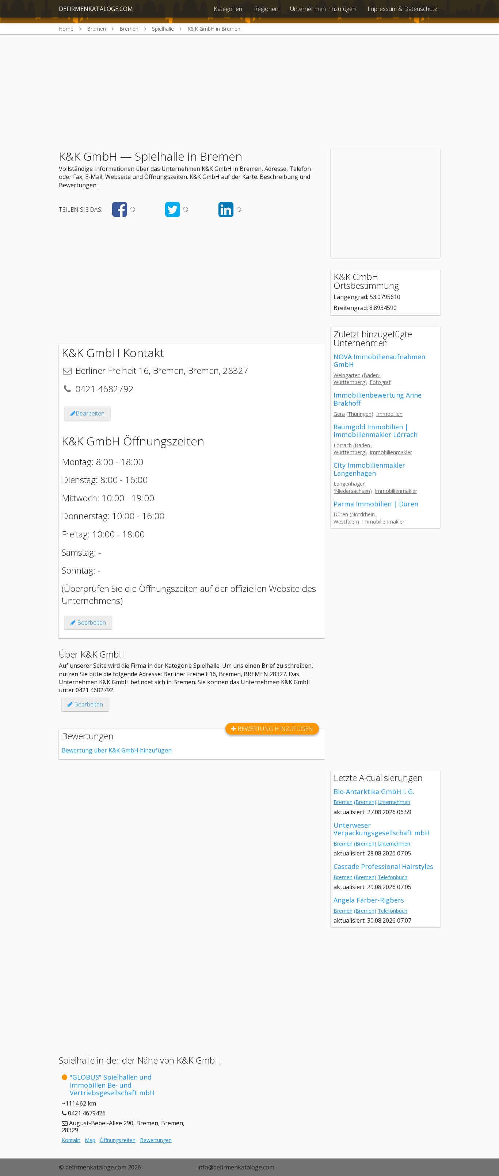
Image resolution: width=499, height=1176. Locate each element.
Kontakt (71, 1140)
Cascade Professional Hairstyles (383, 866)
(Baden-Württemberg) (357, 379)
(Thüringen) (359, 413)
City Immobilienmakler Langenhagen (369, 469)
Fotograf (380, 382)
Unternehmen (394, 801)
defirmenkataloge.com (96, 9)
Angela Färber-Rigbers (369, 900)
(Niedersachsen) (353, 490)
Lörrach (343, 445)
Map (90, 1140)
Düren (341, 514)
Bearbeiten (90, 413)
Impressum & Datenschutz (402, 9)
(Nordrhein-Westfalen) (355, 518)
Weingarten (347, 375)
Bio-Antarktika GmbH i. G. (374, 791)
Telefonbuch (392, 877)
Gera (339, 413)
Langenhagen (350, 483)
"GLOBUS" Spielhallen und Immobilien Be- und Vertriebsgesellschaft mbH (112, 1085)
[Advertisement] (249, 85)
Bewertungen (156, 1140)
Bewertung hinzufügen (274, 729)
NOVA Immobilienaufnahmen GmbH (379, 360)
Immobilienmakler (391, 452)
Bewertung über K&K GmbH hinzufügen (117, 750)
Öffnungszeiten (118, 1140)
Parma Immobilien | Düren (376, 503)
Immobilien (389, 413)
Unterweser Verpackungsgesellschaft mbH (382, 829)
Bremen (343, 801)
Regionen (266, 9)
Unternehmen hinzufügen (323, 9)
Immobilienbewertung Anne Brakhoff (378, 399)
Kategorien (228, 9)
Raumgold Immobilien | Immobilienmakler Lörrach (376, 430)
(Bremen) (365, 801)
